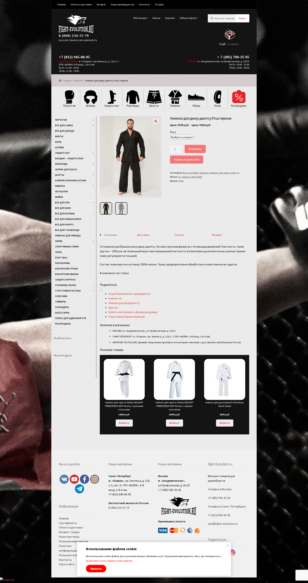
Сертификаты (68, 523)
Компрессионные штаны (70, 180)
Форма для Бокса (66, 169)
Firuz (181, 180)
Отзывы (159, 4)
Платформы (62, 263)
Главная (67, 80)
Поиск (242, 18)
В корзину (195, 149)
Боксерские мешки (66, 274)
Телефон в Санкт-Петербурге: (227, 506)
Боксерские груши (66, 268)
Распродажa (63, 323)
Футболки (61, 191)
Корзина (170, 18)
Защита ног (62, 152)
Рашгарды (61, 163)
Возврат (217, 235)
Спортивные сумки (67, 246)
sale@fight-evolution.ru (222, 523)
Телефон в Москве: (220, 489)
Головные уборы (65, 285)
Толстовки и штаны (68, 290)
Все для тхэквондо (67, 230)
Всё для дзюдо (64, 130)
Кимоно (78, 80)
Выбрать (124, 422)
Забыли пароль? (188, 18)
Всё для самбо (64, 125)
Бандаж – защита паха (69, 158)
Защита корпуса (65, 279)
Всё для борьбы (65, 213)
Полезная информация (73, 541)
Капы (58, 141)
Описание (110, 235)
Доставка (143, 235)
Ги (179, 176)
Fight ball (61, 257)
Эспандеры (62, 307)
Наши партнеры (69, 536)
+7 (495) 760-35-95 (219, 498)
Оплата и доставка (71, 527)
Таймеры (60, 301)
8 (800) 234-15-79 (74, 36)
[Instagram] (232, 553)
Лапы (58, 252)
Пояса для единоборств (70, 318)
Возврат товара (69, 532)
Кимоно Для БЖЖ (192, 176)
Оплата (179, 235)
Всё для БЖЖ (190, 172)
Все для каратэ (64, 224)
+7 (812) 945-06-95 (74, 57)
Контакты (65, 559)
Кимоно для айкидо (68, 235)
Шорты (59, 174)
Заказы (156, 18)
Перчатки (61, 119)
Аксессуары (62, 312)
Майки (59, 197)
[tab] (118, 235)
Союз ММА (61, 296)
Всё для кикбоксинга (68, 219)
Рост (173, 132)
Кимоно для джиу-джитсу (224, 172)
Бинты (59, 136)
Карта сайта (67, 564)
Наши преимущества (122, 4)
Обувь (58, 241)
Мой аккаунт (140, 18)
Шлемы (59, 147)
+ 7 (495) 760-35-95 (233, 57)
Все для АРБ (62, 202)
